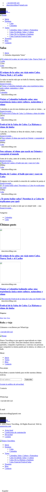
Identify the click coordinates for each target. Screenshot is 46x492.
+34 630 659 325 (6, 332)
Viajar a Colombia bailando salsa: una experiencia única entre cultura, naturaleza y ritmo (21, 102)
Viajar (8, 318)
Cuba (2, 66)
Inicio (7, 53)
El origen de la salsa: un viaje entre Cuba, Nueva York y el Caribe (20, 73)
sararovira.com (5, 426)
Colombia (3, 92)
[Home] (3, 15)
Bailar (1, 318)
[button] (23, 491)
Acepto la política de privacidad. (12, 384)
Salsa (5, 318)
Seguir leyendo (6, 84)
